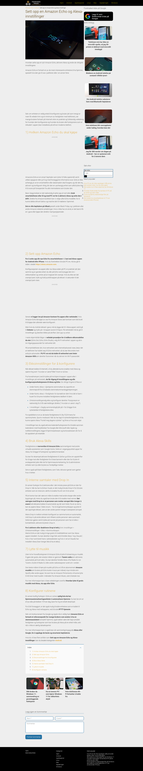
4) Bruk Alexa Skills (38, 661)
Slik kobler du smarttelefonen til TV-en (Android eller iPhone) (97, 199)
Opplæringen (104, 3)
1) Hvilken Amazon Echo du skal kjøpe (45, 651)
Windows (114, 3)
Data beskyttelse (30, 753)
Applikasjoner (79, 3)
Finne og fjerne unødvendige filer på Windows (100, 761)
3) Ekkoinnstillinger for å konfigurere (44, 657)
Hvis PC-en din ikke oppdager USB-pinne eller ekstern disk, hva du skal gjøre (97, 184)
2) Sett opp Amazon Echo (40, 654)
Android (69, 3)
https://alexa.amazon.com (46, 264)
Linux (89, 3)
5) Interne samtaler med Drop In (42, 664)
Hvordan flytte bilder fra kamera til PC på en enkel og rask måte (98, 192)
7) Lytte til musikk (38, 667)
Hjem (62, 3)
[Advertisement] (54, 93)
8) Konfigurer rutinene (39, 670)
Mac (95, 3)
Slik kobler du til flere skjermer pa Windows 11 (100, 757)
